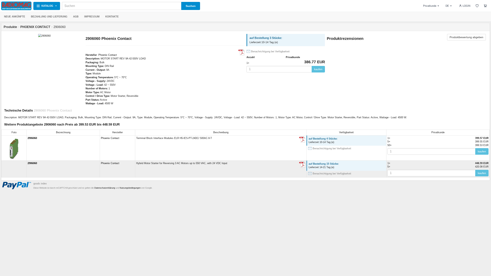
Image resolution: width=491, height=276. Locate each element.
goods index (40, 183)
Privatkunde (429, 5)
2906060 (32, 138)
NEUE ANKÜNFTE (14, 16)
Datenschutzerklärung (104, 188)
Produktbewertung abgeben (466, 37)
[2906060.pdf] (241, 52)
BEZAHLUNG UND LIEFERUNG (49, 16)
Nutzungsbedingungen (130, 188)
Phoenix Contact (107, 54)
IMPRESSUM (92, 16)
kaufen (318, 69)
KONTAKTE (112, 16)
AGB (75, 16)
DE (447, 5)
